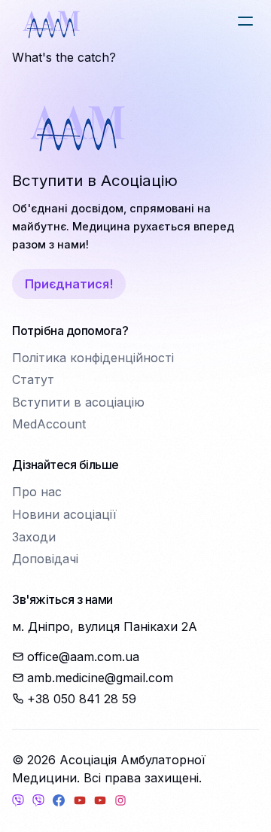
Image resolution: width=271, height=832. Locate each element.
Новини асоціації (64, 514)
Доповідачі (45, 558)
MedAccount (49, 423)
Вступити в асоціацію (78, 402)
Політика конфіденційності (93, 357)
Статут (33, 379)
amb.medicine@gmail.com (100, 677)
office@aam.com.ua (83, 656)
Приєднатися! (69, 283)
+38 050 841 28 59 (81, 698)
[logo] (51, 24)
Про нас (37, 491)
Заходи (34, 536)
